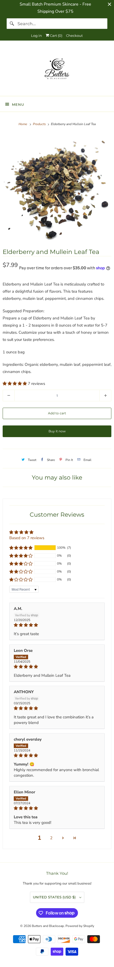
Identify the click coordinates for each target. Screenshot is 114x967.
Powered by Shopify (79, 926)
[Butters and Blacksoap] (57, 70)
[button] (15, 383)
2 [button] (51, 838)
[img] (57, 625)
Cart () (55, 35)
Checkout (74, 35)
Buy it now (57, 431)
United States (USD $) (55, 897)
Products (40, 124)
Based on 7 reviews (26, 537)
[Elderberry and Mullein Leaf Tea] (57, 187)
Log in (36, 35)
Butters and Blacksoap (48, 926)
